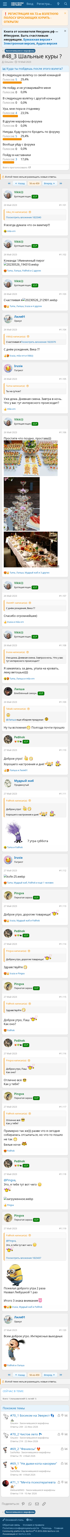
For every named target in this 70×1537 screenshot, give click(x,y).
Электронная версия (19, 43)
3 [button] (10, 159)
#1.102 (62, 254)
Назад (21, 183)
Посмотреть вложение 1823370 (38, 341)
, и (21, 355)
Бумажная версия (36, 39)
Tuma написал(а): (15, 385)
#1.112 (62, 870)
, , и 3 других (29, 572)
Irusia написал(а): (15, 652)
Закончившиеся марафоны (34, 1423)
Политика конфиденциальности (21, 1528)
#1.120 (62, 1330)
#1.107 (62, 595)
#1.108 (62, 645)
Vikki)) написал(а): (16, 336)
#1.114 (62, 944)
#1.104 (62, 329)
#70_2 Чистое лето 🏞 (26, 1434)
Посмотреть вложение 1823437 (23, 1257)
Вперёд (48, 183)
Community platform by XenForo (31, 1531)
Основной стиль (14, 1519)
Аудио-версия (46, 43)
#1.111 (62, 793)
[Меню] (5, 4)
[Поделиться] (56, 205)
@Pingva (9, 1180)
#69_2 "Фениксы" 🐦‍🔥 (25, 1449)
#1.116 (62, 1053)
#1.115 (62, 996)
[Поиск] (65, 3)
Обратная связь (11, 1524)
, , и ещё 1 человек (30, 882)
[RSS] (66, 1528)
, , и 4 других (26, 306)
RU (30, 1519)
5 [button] (10, 79)
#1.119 (62, 1228)
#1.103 (62, 294)
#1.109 (62, 702)
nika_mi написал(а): (16, 212)
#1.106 (62, 432)
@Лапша (11, 719)
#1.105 (62, 378)
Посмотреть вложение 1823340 (23, 217)
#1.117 (62, 1106)
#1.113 (62, 906)
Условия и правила (33, 1524)
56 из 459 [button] (34, 183)
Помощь (47, 1528)
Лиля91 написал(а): (16, 602)
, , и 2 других (24, 270)
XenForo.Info (24, 1534)
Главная (58, 1528)
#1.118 (62, 1174)
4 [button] (10, 113)
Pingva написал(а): (16, 950)
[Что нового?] (58, 3)
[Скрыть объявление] (64, 14)
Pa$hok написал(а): (16, 800)
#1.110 (62, 750)
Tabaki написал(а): (16, 708)
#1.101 (62, 205)
